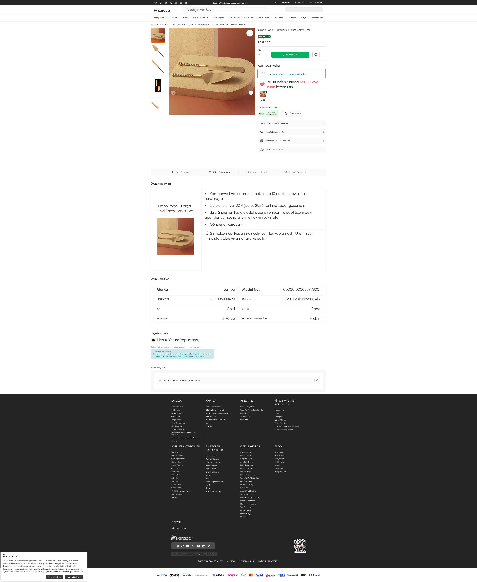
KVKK (277, 413)
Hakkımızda (175, 410)
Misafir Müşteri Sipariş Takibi (216, 420)
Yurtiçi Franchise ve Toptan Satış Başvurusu (183, 434)
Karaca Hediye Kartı (247, 407)
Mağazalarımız (176, 420)
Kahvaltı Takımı (177, 455)
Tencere (209, 478)
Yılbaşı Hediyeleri (246, 494)
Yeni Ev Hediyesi (246, 507)
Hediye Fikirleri (280, 472)
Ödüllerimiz (175, 416)
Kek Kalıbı (175, 478)
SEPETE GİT (238, 56)
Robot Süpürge (211, 456)
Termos (174, 497)
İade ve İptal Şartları (213, 407)
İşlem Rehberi (211, 416)
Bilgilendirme (279, 410)
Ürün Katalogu (176, 426)
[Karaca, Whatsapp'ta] (209, 545)
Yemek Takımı (176, 452)
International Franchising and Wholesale (185, 438)
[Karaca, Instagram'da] (177, 545)
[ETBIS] (295, 546)
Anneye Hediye (245, 452)
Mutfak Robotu (211, 466)
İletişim (174, 441)
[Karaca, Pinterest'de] (198, 545)
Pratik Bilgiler (279, 462)
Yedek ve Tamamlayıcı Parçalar (251, 410)
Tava (208, 488)
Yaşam (277, 465)
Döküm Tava (175, 475)
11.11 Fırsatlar (244, 517)
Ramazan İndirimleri (247, 501)
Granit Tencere (176, 488)
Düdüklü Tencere (177, 465)
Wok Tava (174, 481)
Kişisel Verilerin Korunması (285, 402)
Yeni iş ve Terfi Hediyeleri (249, 478)
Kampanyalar (245, 413)
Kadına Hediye (245, 510)
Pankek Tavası (176, 485)
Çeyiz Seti (244, 488)
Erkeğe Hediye (245, 514)
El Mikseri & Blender (213, 462)
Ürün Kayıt (210, 426)
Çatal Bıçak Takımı (178, 459)
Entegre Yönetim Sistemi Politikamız (288, 426)
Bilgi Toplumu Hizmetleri (215, 410)
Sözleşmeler (279, 417)
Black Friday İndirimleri (248, 504)
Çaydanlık (175, 468)
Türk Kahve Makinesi (213, 491)
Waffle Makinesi (211, 469)
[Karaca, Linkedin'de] (204, 545)
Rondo (208, 485)
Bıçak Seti (175, 472)
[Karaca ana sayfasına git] (182, 537)
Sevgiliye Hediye (246, 459)
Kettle (208, 475)
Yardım (211, 401)
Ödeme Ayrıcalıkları (178, 528)
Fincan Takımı (176, 462)
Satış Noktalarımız (178, 423)
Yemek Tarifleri (280, 455)
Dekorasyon (279, 468)
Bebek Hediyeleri (246, 465)
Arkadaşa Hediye (246, 462)
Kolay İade (244, 420)
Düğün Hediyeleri (246, 481)
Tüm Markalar (245, 416)
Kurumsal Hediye (246, 468)
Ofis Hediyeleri (245, 472)
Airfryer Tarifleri (280, 459)
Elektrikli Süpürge (212, 459)
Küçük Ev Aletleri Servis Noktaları (218, 413)
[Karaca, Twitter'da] (193, 545)
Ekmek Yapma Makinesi (214, 482)
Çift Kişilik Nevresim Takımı (181, 491)
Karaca (176, 401)
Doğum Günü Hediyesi (248, 475)
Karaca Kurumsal (177, 407)
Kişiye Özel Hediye (247, 485)
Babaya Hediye (245, 455)
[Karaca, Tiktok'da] (183, 545)
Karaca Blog (279, 452)
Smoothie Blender (212, 472)
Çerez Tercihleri (281, 423)
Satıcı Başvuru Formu (178, 429)
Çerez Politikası (280, 420)
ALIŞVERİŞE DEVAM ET (238, 50)
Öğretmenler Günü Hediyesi (250, 497)
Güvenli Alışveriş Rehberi (284, 430)
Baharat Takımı (176, 494)
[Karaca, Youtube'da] (188, 545)
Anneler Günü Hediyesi (248, 491)
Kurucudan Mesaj (177, 413)
